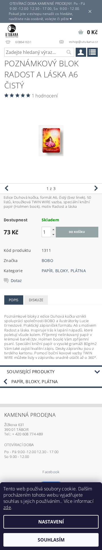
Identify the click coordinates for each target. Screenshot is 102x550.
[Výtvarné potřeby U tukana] (11, 30)
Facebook (51, 472)
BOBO (47, 260)
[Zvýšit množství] (53, 229)
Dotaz (16, 280)
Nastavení (51, 522)
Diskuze (36, 300)
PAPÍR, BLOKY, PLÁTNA (64, 270)
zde (7, 507)
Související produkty (30, 371)
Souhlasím (51, 540)
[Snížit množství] (53, 234)
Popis (14, 300)
